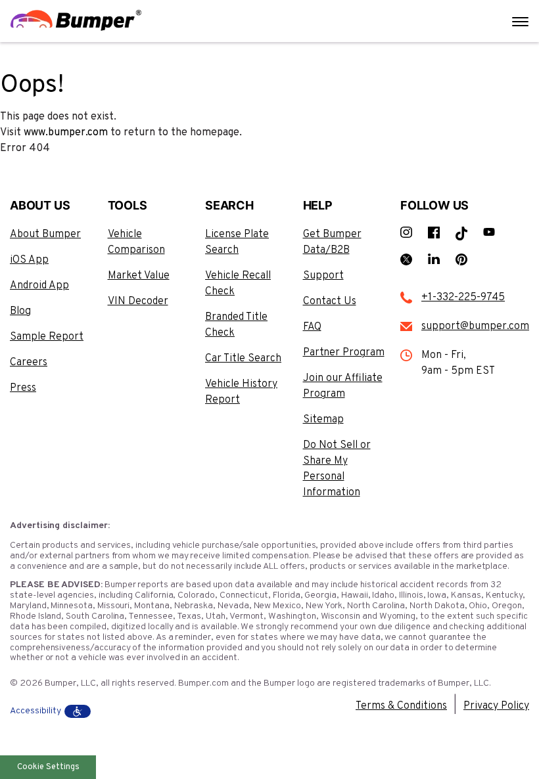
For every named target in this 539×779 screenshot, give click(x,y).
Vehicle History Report (241, 392)
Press (23, 388)
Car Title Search (243, 358)
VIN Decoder (138, 301)
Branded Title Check (236, 325)
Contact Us (329, 301)
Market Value (139, 275)
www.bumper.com (66, 132)
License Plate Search (237, 242)
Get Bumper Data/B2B (332, 242)
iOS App (29, 260)
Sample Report (46, 337)
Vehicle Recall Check (238, 283)
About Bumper (45, 234)
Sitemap (323, 419)
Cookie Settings (48, 767)
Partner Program (344, 352)
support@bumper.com (475, 326)
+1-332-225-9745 (463, 297)
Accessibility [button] (35, 711)
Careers (28, 362)
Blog (20, 311)
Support (323, 275)
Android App (39, 285)
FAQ (312, 327)
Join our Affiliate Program (343, 386)
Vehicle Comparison (136, 242)
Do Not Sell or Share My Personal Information (337, 469)
